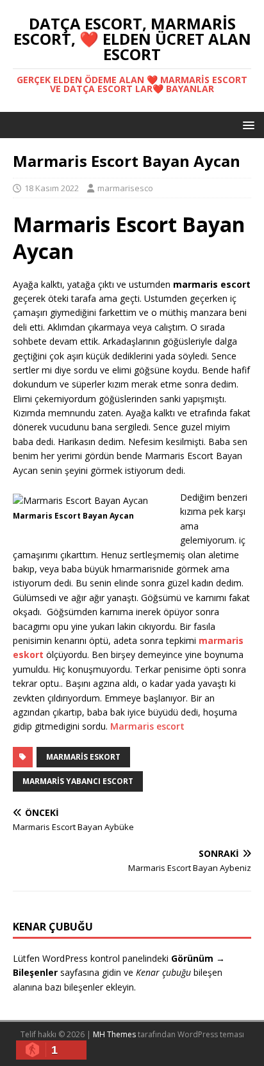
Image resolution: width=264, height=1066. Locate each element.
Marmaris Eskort (83, 756)
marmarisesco (125, 188)
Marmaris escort (147, 726)
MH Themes (114, 1034)
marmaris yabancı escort (77, 781)
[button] (246, 124)
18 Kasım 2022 (51, 188)
